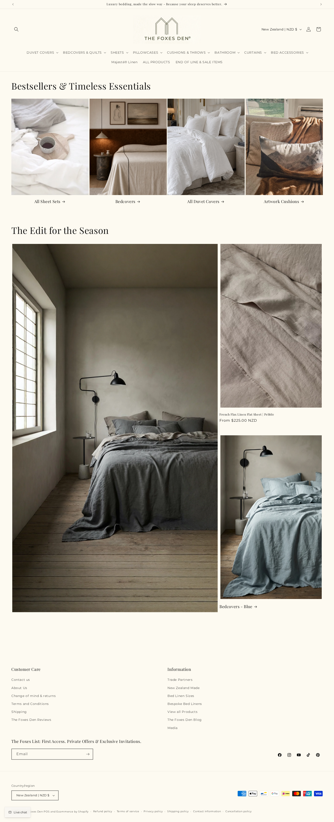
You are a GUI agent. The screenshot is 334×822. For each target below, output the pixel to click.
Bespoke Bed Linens (184, 704)
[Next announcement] (321, 4)
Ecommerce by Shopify (72, 811)
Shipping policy (178, 811)
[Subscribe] (88, 754)
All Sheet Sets (47, 201)
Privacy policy (153, 811)
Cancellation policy (238, 811)
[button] (16, 29)
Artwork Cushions (281, 201)
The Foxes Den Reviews (31, 720)
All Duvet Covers (203, 201)
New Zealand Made (183, 688)
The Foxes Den (33, 811)
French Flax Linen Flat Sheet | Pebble (246, 414)
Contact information (207, 811)
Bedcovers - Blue (235, 606)
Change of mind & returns (33, 696)
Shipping (19, 712)
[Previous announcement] (13, 4)
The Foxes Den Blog (184, 720)
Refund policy (102, 811)
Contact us (20, 680)
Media (172, 728)
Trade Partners (179, 680)
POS (47, 811)
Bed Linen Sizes (180, 696)
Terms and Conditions (30, 704)
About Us (19, 688)
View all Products (182, 712)
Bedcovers (125, 201)
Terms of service (128, 811)
